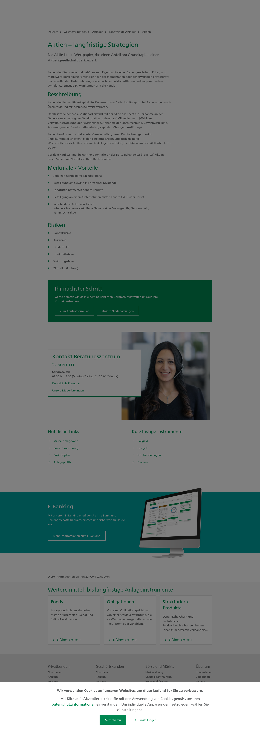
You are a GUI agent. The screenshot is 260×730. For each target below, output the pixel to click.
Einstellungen (148, 720)
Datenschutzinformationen (73, 704)
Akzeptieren (113, 720)
